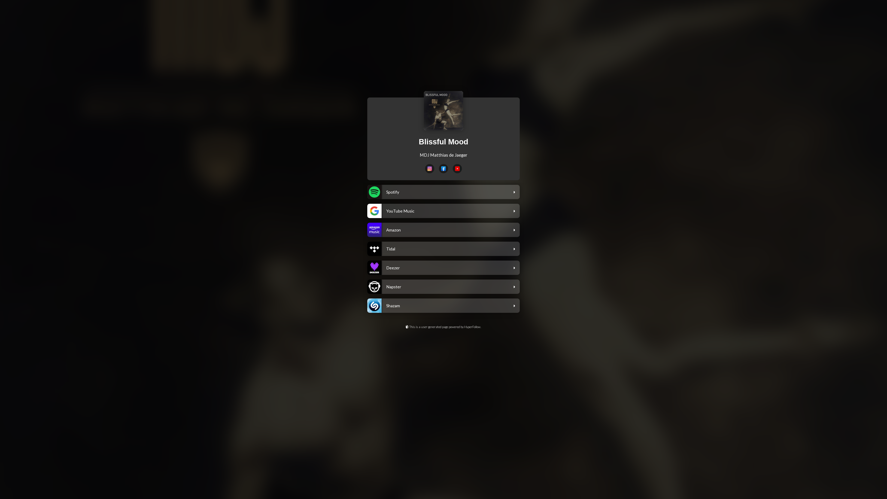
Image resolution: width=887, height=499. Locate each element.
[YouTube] (457, 168)
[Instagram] (429, 168)
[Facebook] (443, 168)
